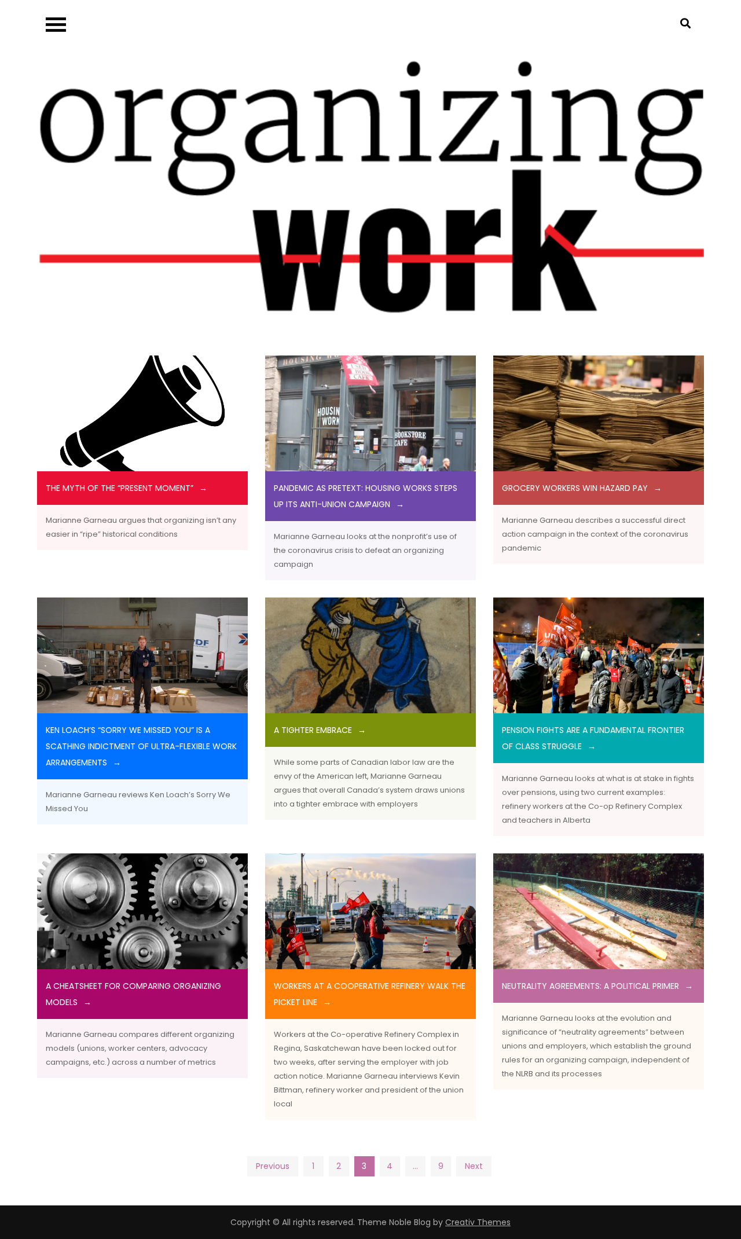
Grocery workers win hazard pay (575, 488)
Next (474, 1166)
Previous (272, 1166)
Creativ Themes (478, 1222)
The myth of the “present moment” (119, 488)
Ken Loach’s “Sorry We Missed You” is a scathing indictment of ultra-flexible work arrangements (141, 746)
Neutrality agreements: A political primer (590, 986)
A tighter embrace (313, 730)
